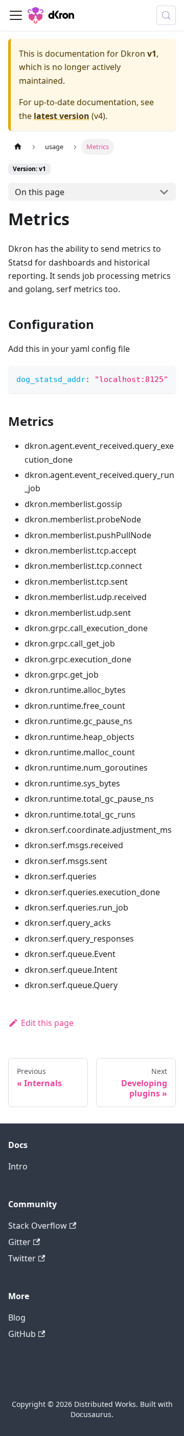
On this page (39, 192)
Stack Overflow (37, 1225)
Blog (17, 1317)
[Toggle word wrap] (144, 378)
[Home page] (18, 147)
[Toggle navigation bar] (16, 15)
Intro (18, 1166)
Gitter (19, 1242)
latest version (61, 116)
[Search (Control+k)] (166, 15)
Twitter (22, 1258)
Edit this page (47, 1022)
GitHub (22, 1333)
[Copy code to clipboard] (163, 378)
